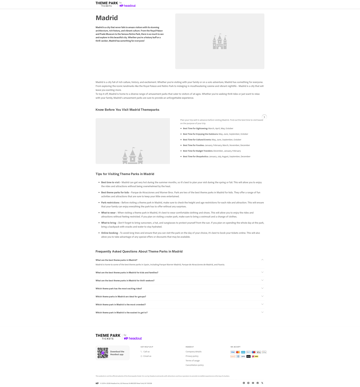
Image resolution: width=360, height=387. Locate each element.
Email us (147, 356)
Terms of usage (193, 360)
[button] (264, 117)
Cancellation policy (195, 365)
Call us (146, 351)
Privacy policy (192, 356)
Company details (194, 351)
